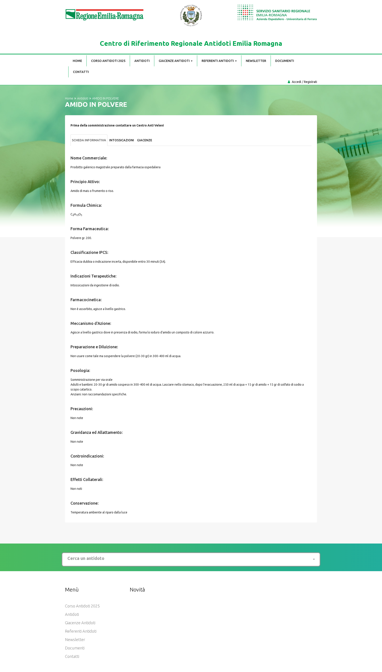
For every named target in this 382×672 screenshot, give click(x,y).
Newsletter (256, 61)
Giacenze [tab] (144, 140)
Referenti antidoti (218, 61)
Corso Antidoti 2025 (108, 61)
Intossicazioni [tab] (121, 140)
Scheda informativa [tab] (89, 140)
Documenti (284, 61)
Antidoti (142, 61)
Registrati (310, 82)
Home (77, 61)
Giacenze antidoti (174, 61)
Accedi (296, 82)
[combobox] (191, 558)
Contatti (81, 72)
